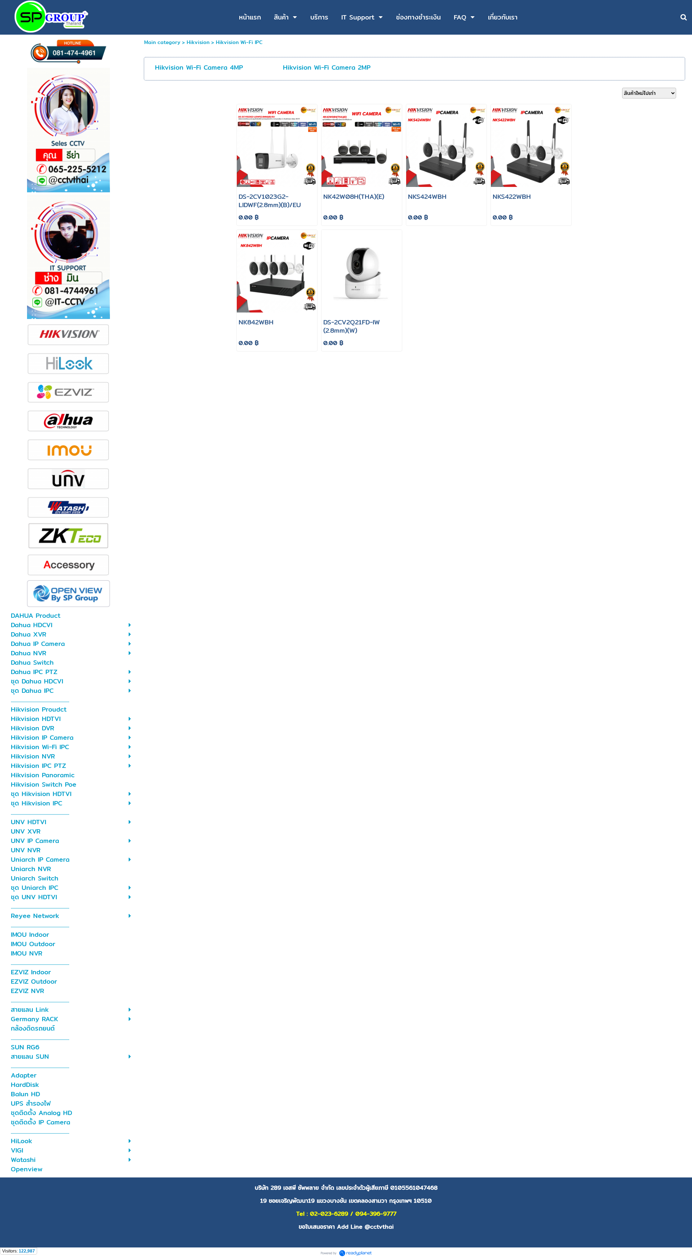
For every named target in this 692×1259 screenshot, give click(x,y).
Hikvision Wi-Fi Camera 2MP (327, 67)
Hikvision (198, 42)
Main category (162, 42)
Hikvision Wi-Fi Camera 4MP (199, 67)
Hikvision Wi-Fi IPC (239, 42)
